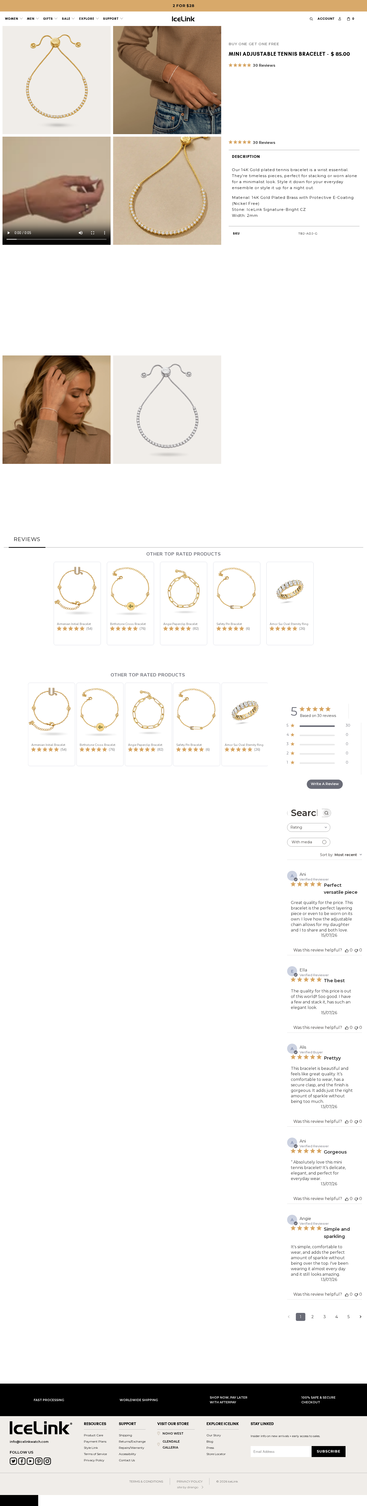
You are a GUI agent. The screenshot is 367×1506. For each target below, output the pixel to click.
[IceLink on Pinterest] (38, 1461)
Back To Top (19, 1500)
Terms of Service (95, 1454)
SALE (66, 18)
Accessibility (127, 1454)
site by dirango (187, 1487)
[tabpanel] (183, 1006)
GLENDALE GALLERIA (171, 1444)
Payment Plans (95, 1441)
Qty (232, 108)
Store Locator (216, 1454)
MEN (31, 18)
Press (210, 1448)
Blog (209, 1441)
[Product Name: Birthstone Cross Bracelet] (130, 603)
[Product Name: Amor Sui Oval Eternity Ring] (290, 603)
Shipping (125, 1435)
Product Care (93, 1435)
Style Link (91, 1448)
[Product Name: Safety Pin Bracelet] (236, 603)
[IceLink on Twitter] (13, 1461)
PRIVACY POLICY (189, 1481)
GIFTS (48, 18)
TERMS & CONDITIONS (146, 1481)
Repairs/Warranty (131, 1448)
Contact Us (127, 1460)
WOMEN (12, 18)
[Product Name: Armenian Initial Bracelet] (77, 603)
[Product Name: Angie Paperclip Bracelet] (183, 603)
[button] (60, 718)
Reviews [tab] (27, 539)
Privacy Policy (94, 1460)
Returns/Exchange (132, 1441)
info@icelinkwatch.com (29, 1442)
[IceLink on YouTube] (30, 1461)
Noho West (173, 1433)
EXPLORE (87, 18)
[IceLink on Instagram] (47, 1461)
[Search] (311, 18)
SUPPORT (111, 18)
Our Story (213, 1435)
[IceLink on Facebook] (21, 1461)
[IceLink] (183, 17)
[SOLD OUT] (232, 96)
